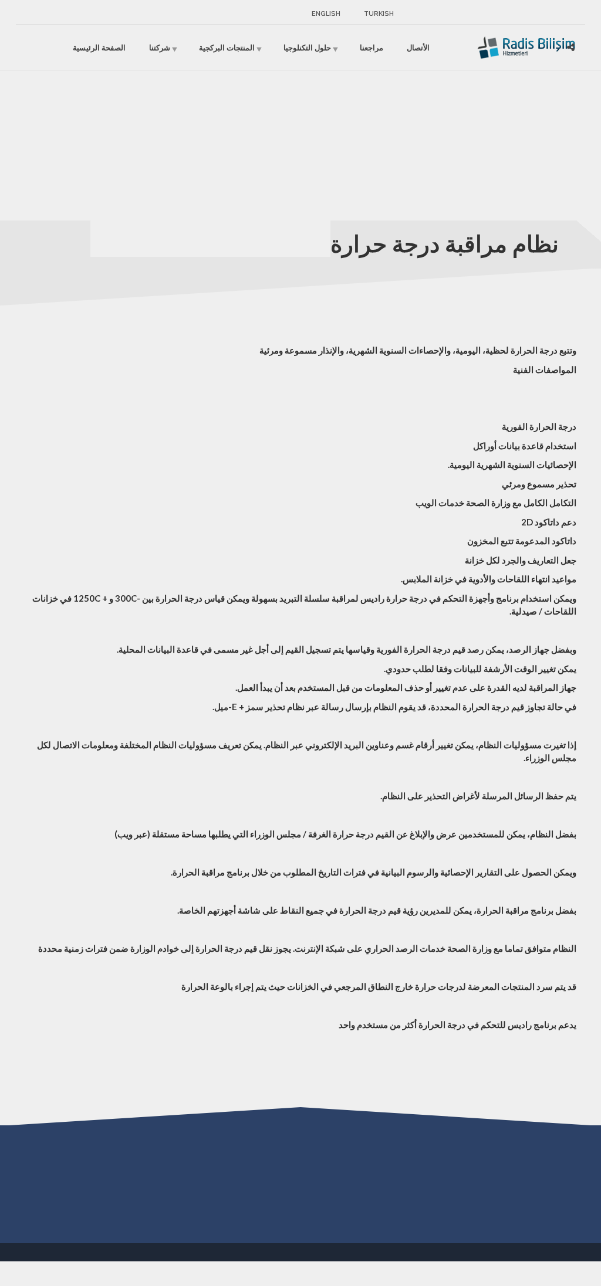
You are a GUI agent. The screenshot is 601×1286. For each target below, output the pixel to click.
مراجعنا (371, 47)
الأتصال (418, 47)
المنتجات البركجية (227, 47)
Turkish (379, 14)
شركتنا (159, 47)
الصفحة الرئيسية (99, 47)
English (326, 14)
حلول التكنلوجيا (307, 47)
